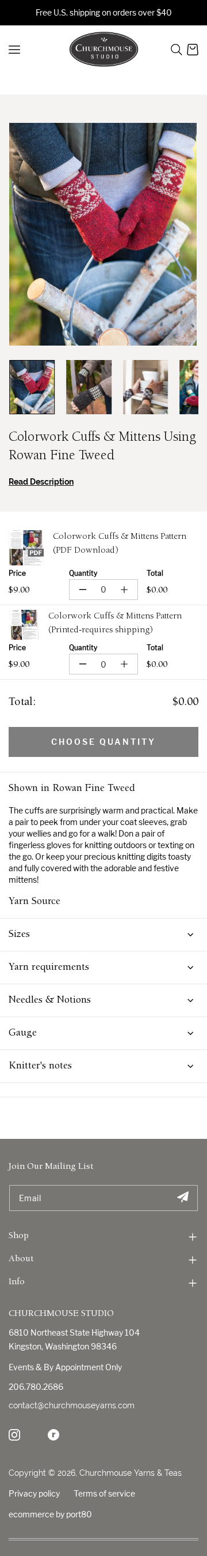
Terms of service (104, 1493)
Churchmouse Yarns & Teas (130, 1473)
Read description (41, 481)
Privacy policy (34, 1493)
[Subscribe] (182, 1198)
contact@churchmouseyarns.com (72, 1405)
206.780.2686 (36, 1387)
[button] (176, 49)
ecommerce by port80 (50, 1514)
